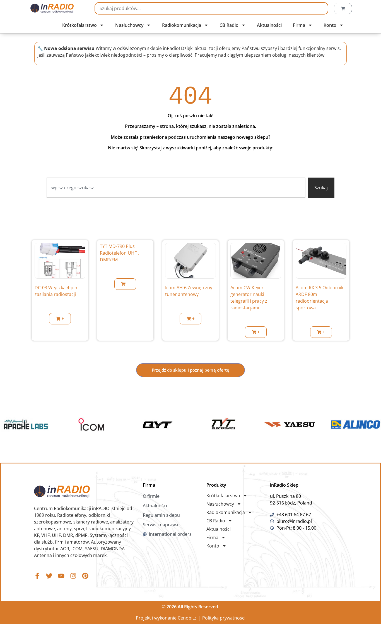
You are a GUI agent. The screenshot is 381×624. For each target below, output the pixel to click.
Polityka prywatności (223, 618)
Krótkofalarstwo (79, 25)
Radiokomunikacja (181, 25)
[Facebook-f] (37, 576)
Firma (299, 25)
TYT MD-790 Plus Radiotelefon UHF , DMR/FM (119, 253)
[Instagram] (73, 576)
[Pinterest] (85, 576)
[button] (60, 318)
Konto (330, 25)
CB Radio (229, 25)
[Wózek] (343, 8)
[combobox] (176, 188)
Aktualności (269, 25)
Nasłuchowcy (129, 25)
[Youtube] (61, 576)
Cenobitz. (187, 618)
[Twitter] (49, 576)
